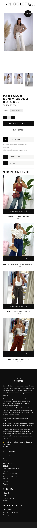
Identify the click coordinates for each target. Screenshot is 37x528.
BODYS (5, 466)
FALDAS (5, 461)
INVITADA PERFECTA (10, 474)
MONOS (5, 471)
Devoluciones (7, 510)
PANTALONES (7, 463)
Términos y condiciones (11, 512)
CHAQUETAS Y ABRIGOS (11, 468)
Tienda (5, 501)
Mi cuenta (6, 493)
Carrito (5, 495)
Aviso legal (6, 515)
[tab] (18, 139)
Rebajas (5, 484)
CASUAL (6, 479)
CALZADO (6, 481)
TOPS (5, 458)
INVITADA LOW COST (10, 476)
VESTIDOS (6, 456)
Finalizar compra (8, 498)
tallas (6, 110)
